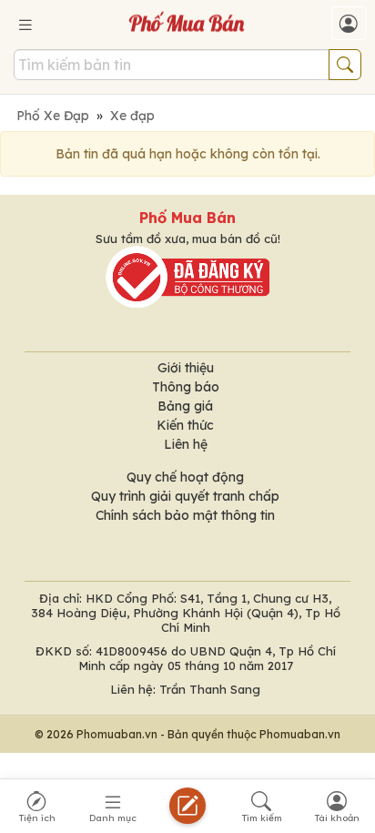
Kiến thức (185, 425)
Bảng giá (185, 406)
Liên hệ (186, 444)
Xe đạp (132, 115)
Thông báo (185, 387)
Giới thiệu (185, 368)
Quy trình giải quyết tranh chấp (185, 496)
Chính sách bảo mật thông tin (185, 515)
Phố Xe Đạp (52, 115)
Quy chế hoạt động (185, 477)
